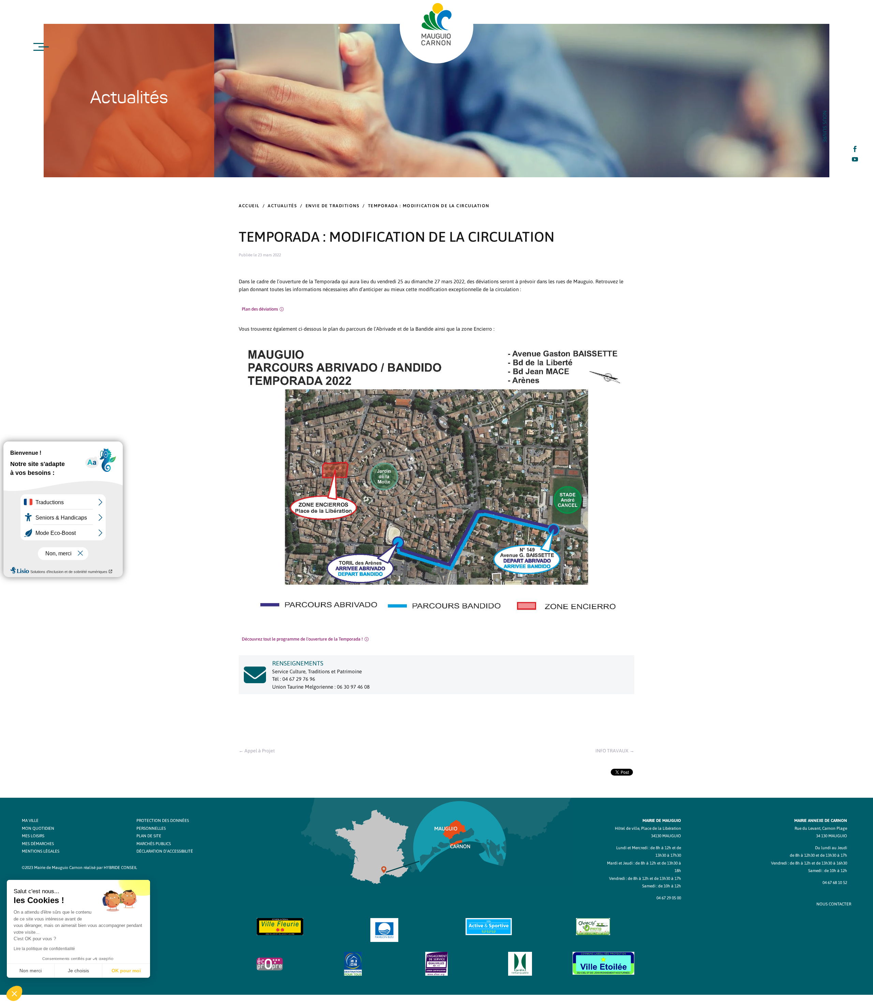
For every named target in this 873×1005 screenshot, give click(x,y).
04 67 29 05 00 (668, 898)
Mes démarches (38, 843)
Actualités (282, 205)
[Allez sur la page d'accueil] (436, 24)
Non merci (30, 970)
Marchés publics (153, 843)
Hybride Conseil (120, 867)
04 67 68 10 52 (835, 882)
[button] (14, 993)
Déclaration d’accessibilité (164, 851)
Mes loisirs (33, 836)
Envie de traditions (333, 205)
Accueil (249, 205)
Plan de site (148, 836)
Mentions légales (40, 851)
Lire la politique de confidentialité (44, 948)
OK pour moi (126, 970)
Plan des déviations (260, 309)
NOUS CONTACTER (833, 904)
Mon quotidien (38, 828)
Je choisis (78, 970)
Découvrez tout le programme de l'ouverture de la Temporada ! (302, 639)
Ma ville (30, 820)
